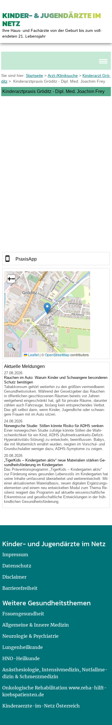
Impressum (15, 554)
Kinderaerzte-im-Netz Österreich (41, 706)
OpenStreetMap (57, 354)
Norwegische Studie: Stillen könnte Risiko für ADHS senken (53, 426)
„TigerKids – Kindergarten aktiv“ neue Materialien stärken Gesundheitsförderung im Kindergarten (55, 462)
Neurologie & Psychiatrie (30, 636)
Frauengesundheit (23, 614)
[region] (56, 258)
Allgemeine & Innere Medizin (35, 625)
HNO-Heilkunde (21, 658)
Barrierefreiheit (20, 588)
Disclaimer (14, 577)
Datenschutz (16, 566)
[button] (47, 308)
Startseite (34, 75)
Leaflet (33, 354)
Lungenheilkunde (22, 647)
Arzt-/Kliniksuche (63, 75)
